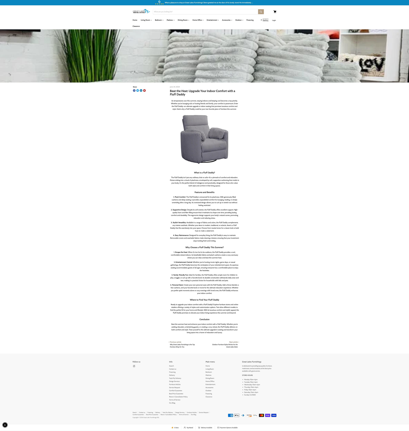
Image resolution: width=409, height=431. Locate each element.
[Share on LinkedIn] (141, 90)
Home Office (197, 20)
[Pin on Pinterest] (144, 90)
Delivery (172, 375)
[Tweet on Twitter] (137, 90)
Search (171, 366)
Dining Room (183, 20)
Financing (249, 20)
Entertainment (212, 20)
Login (274, 20)
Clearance (136, 26)
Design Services (174, 381)
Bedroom (158, 20)
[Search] (261, 11)
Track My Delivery (175, 378)
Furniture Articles (175, 384)
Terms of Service (174, 400)
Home (135, 20)
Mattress (170, 20)
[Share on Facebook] (134, 90)
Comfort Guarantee (175, 391)
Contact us (172, 369)
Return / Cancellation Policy (178, 397)
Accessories (226, 20)
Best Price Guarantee (176, 394)
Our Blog (172, 403)
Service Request (174, 387)
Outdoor (238, 20)
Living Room (145, 20)
